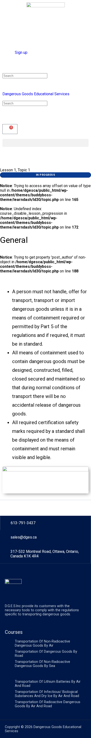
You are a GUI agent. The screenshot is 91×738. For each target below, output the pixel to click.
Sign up (21, 52)
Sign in (8, 52)
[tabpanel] (45, 388)
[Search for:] (24, 75)
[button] (45, 143)
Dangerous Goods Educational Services (35, 94)
